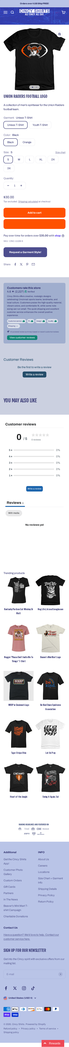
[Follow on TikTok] (33, 988)
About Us (43, 859)
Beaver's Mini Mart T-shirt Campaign (16, 907)
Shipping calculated (28, 201)
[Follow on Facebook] (6, 988)
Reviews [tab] (15, 503)
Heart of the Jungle (18, 796)
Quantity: (9, 178)
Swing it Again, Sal (50, 796)
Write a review (34, 374)
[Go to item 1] (32, 87)
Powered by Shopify (36, 1024)
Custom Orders (13, 880)
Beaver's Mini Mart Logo (50, 657)
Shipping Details (47, 889)
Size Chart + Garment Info (50, 880)
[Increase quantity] (21, 185)
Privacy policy (28, 1028)
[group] (34, 829)
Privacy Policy (46, 895)
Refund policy (10, 1028)
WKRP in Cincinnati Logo (18, 705)
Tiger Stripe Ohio (18, 752)
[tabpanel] (34, 537)
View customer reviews (22, 337)
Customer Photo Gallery (13, 872)
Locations (44, 872)
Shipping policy (11, 1032)
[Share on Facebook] (15, 264)
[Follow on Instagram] (24, 988)
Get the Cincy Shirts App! (15, 861)
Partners (8, 893)
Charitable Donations (16, 916)
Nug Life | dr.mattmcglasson (50, 609)
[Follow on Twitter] (15, 988)
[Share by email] (33, 264)
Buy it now (34, 224)
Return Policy (46, 901)
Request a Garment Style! (25, 252)
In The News (11, 899)
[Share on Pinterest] (27, 264)
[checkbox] (13, 513)
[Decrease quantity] (8, 185)
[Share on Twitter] (21, 264)
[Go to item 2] (36, 87)
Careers (42, 865)
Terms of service (47, 1028)
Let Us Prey (50, 752)
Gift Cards (9, 886)
